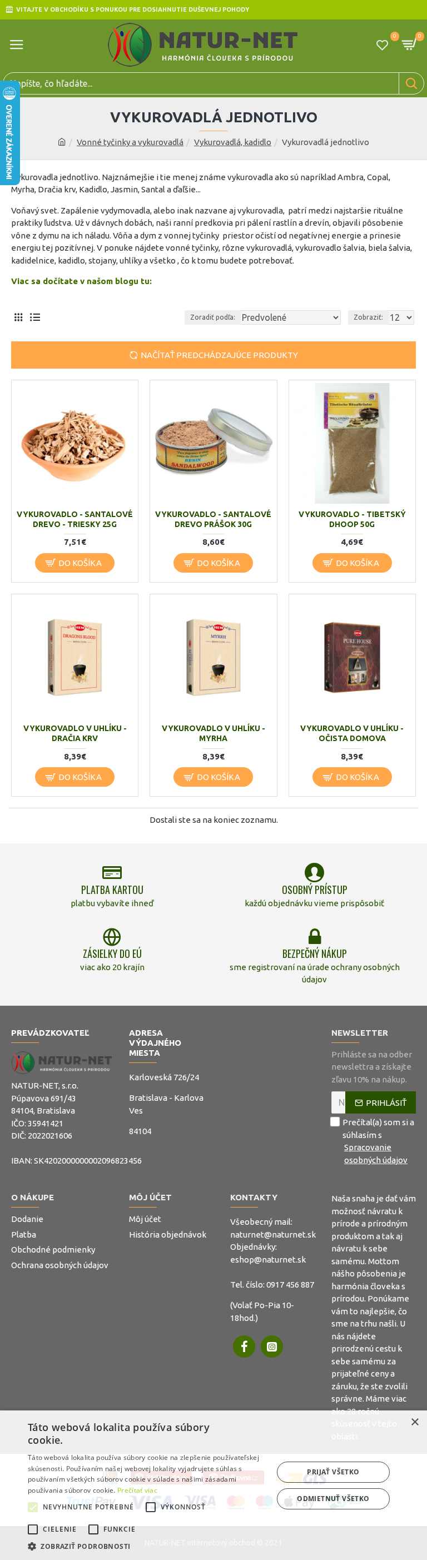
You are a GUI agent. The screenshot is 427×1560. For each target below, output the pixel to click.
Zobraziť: (368, 317)
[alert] (213, 1485)
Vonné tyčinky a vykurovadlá (130, 142)
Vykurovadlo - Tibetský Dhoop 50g (352, 519)
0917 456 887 (290, 1284)
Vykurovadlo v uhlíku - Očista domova (352, 733)
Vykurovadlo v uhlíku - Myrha (213, 733)
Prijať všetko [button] (333, 1472)
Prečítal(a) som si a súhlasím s (378, 1141)
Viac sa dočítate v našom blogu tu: (81, 281)
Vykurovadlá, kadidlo (232, 142)
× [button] (414, 1422)
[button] (33, 1507)
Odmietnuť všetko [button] (333, 1498)
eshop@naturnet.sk (268, 1259)
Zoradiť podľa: (212, 317)
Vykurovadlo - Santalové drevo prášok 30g (213, 519)
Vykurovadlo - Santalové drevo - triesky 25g (75, 519)
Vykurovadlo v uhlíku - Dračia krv (75, 733)
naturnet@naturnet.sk (273, 1234)
